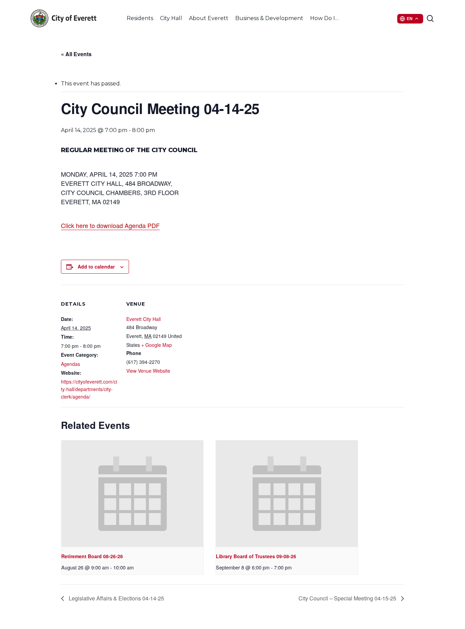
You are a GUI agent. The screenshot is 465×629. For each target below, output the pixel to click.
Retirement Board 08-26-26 (92, 556)
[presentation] (132, 493)
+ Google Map (156, 344)
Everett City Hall (143, 319)
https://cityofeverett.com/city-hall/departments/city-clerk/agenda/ (89, 389)
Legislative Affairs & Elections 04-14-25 (115, 598)
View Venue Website (148, 370)
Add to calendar (96, 266)
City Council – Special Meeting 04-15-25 (348, 598)
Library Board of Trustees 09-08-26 (256, 556)
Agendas (70, 363)
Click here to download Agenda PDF (110, 225)
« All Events (76, 54)
